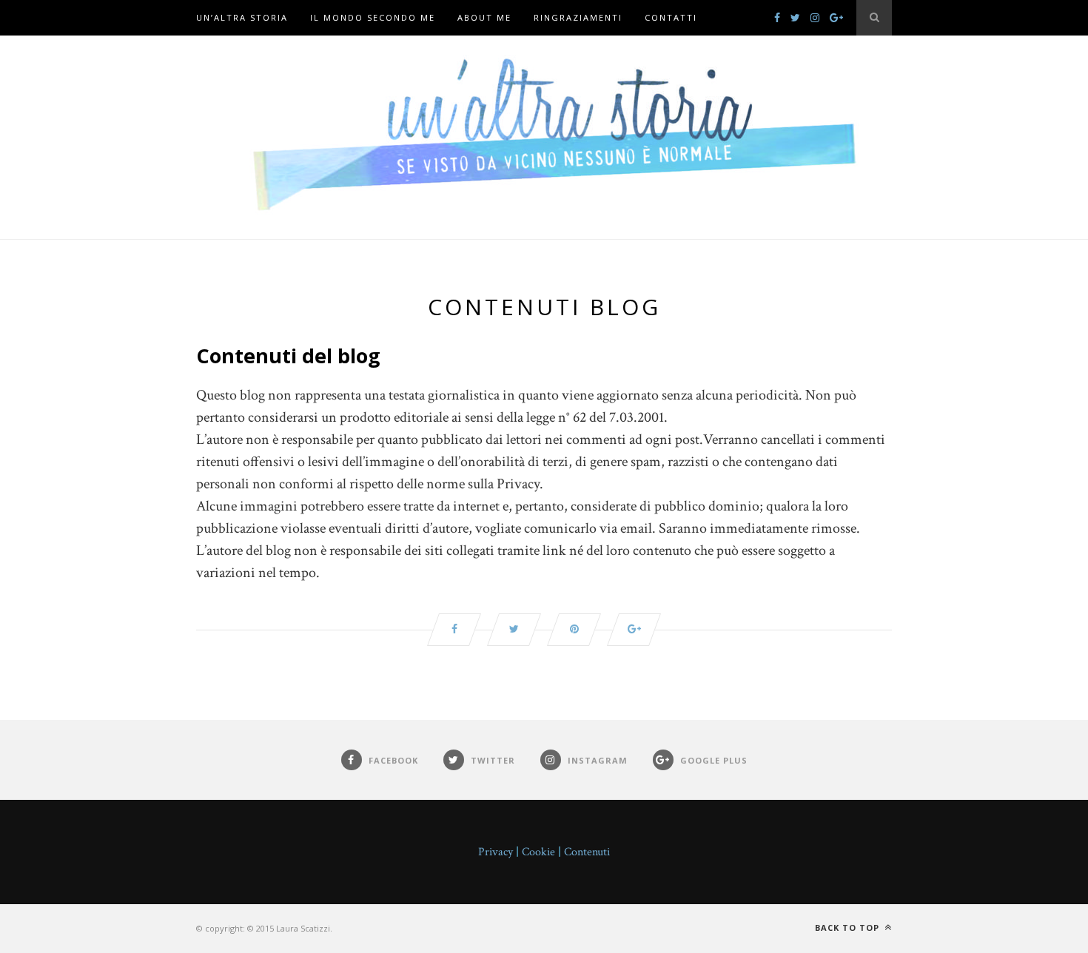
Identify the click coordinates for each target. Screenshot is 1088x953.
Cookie (538, 852)
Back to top (848, 927)
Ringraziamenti (578, 17)
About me (484, 17)
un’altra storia (242, 17)
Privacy (495, 852)
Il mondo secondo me (372, 17)
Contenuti (587, 852)
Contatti (671, 17)
